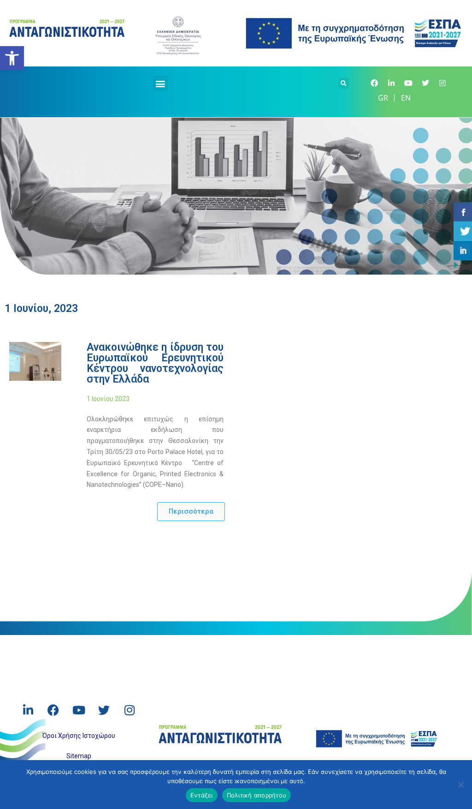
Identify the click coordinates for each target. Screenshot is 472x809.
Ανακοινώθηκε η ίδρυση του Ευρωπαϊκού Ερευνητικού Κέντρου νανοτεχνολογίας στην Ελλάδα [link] (155, 363)
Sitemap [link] (78, 756)
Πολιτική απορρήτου (257, 795)
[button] (160, 83)
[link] (12, 58)
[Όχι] (460, 784)
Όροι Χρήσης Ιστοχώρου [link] (78, 735)
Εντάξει (201, 795)
